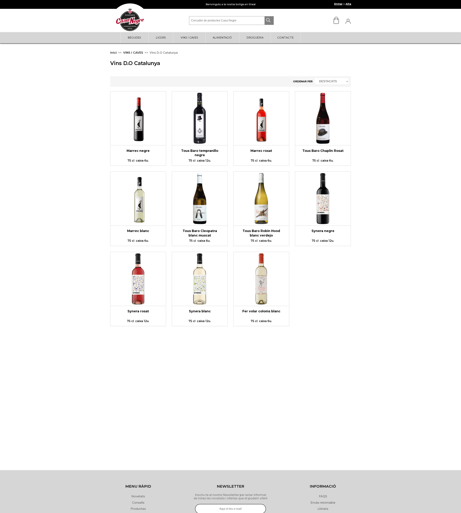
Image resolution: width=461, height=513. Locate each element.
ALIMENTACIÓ (222, 37)
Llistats (322, 508)
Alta (348, 4)
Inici (113, 52)
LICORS (161, 37)
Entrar (338, 4)
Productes (138, 508)
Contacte (285, 37)
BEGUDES (134, 37)
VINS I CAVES (189, 37)
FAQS (323, 496)
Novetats (138, 496)
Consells (138, 502)
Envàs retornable (322, 502)
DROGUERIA (255, 37)
